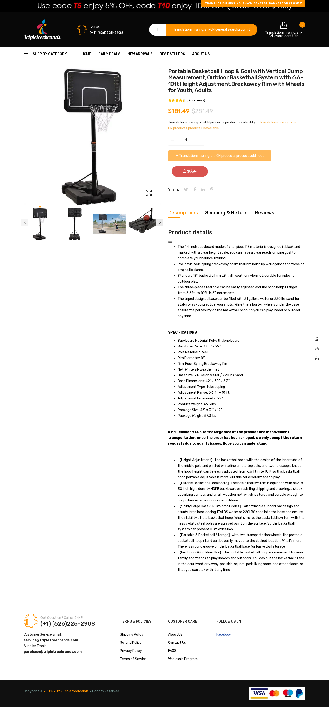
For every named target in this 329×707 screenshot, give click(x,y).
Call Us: (95, 27)
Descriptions (183, 213)
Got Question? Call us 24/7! (61, 618)
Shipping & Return (226, 213)
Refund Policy (131, 643)
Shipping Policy (131, 634)
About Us (175, 634)
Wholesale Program (183, 659)
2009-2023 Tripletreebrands (66, 691)
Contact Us (177, 643)
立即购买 (190, 171)
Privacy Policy (131, 651)
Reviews (264, 213)
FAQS (172, 651)
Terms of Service (133, 659)
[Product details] (170, 242)
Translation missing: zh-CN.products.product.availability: (212, 122)
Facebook (223, 634)
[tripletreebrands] (42, 29)
